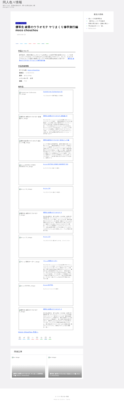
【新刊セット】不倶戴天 (97, 21)
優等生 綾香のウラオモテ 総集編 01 (55, 116)
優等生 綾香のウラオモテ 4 (52, 309)
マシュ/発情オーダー (50, 261)
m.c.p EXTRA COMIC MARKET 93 (55, 164)
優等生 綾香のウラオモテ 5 (52, 212)
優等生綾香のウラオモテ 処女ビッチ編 (56, 140)
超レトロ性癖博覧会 (95, 18)
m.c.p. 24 (46, 188)
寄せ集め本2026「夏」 (96, 26)
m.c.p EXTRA (48, 285)
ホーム (15, 15)
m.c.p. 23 (46, 237)
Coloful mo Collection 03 (53, 92)
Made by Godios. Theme (62, 399)
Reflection (92, 28)
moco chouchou (25, 15)
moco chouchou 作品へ (28, 332)
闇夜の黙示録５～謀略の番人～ (99, 23)
